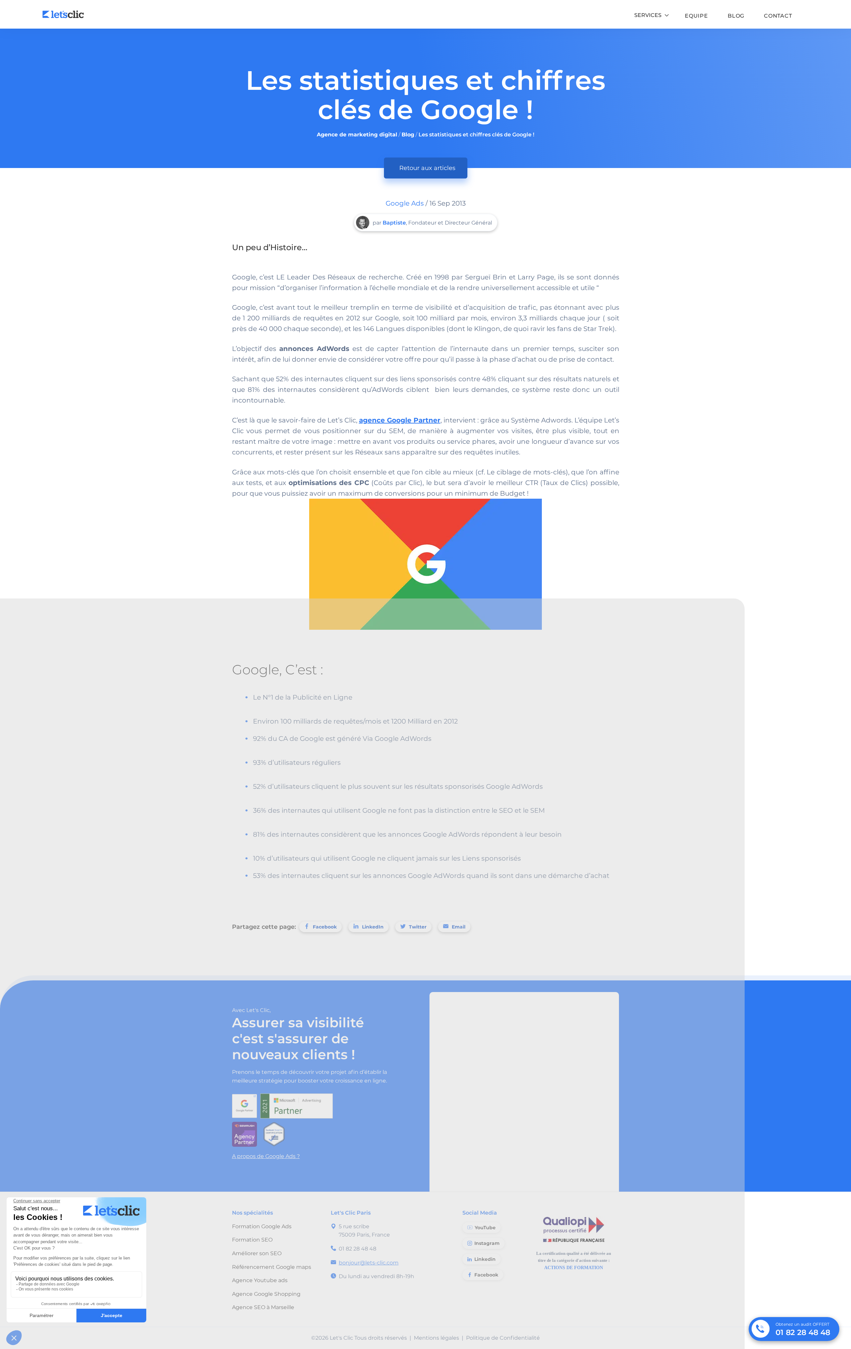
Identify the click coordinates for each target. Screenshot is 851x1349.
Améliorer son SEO (257, 1253)
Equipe (696, 16)
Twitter (417, 927)
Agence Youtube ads (260, 1280)
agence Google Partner (399, 420)
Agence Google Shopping (266, 1294)
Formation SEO (252, 1240)
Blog (736, 16)
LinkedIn (373, 927)
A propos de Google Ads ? (266, 1156)
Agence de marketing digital (357, 134)
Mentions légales (436, 1338)
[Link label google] (246, 1104)
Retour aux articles (427, 168)
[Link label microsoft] (298, 1104)
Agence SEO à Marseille (263, 1307)
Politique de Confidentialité (503, 1338)
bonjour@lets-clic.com (369, 1263)
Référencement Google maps (271, 1267)
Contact (778, 16)
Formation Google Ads (262, 1226)
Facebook (325, 927)
